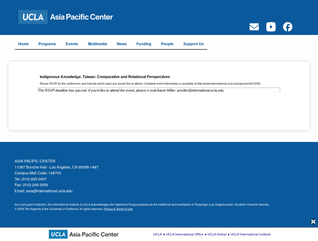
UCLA (157, 234)
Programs (47, 43)
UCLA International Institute (250, 234)
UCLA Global (216, 234)
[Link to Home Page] (68, 16)
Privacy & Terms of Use (118, 209)
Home (23, 43)
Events (72, 43)
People (167, 43)
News (122, 43)
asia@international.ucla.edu (49, 190)
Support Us (193, 43)
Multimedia (97, 43)
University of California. (64, 209)
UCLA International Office (184, 234)
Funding (143, 43)
